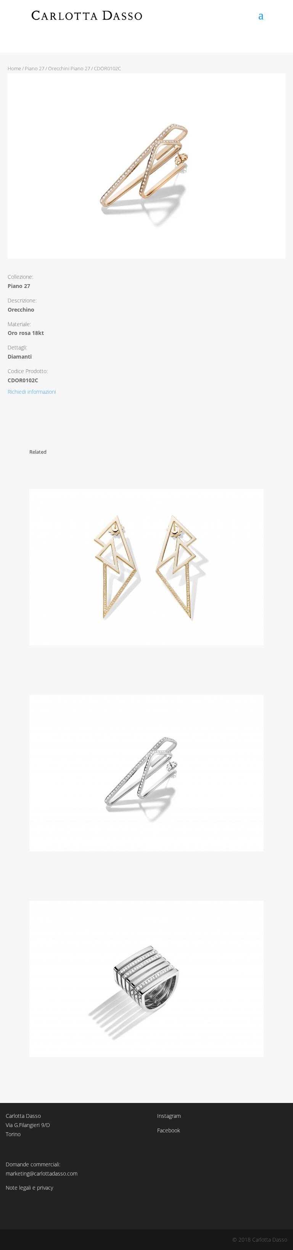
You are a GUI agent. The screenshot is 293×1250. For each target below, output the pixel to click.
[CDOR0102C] (146, 256)
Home (14, 68)
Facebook (168, 1130)
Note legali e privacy (29, 1187)
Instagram (169, 1115)
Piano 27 (34, 68)
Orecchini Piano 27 (69, 68)
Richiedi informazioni (32, 391)
